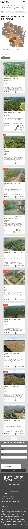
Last (2, 460)
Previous (4, 69)
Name (3, 449)
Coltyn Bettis (20, 127)
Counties (17, 49)
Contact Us (5, 506)
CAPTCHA (3, 463)
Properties (8, 11)
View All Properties (7, 499)
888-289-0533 (6, 8)
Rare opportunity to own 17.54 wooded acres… (12, 79)
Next (23, 69)
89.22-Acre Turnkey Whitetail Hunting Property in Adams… (12, 217)
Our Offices (5, 504)
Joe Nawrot (21, 230)
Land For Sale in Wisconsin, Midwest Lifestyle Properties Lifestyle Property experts (13, 12)
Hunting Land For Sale (8, 496)
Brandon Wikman (19, 232)
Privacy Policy (6, 509)
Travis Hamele (20, 92)
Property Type (6, 49)
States (4, 53)
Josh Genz (21, 125)
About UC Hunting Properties (10, 501)
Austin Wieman (20, 129)
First (2, 454)
